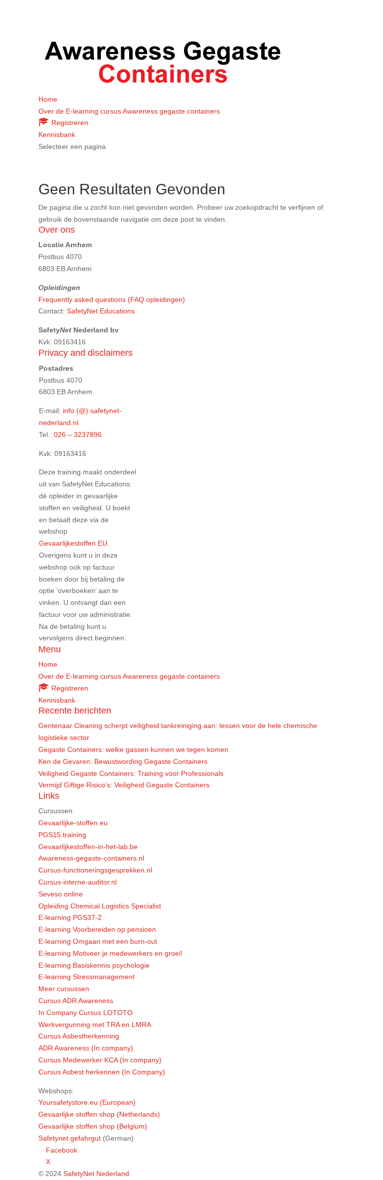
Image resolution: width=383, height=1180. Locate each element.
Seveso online (60, 894)
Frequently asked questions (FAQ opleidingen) (111, 299)
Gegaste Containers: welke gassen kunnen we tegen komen (133, 749)
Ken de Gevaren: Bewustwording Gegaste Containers (122, 761)
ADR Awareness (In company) (85, 1048)
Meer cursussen (63, 989)
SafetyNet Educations (101, 311)
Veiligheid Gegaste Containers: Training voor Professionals (130, 773)
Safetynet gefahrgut (69, 1138)
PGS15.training (63, 835)
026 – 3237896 (78, 435)
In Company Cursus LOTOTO (85, 1013)
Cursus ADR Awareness (75, 1001)
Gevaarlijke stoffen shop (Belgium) (92, 1126)
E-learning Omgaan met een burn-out (97, 941)
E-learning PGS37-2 (70, 917)
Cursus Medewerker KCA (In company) (100, 1060)
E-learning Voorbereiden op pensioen (97, 929)
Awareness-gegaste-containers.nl (91, 858)
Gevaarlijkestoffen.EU (73, 543)
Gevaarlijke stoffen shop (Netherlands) (99, 1114)
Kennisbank (56, 135)
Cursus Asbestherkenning (78, 1036)
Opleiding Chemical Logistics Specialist (99, 906)
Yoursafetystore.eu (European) (87, 1102)
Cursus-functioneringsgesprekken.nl (95, 870)
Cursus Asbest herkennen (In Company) (101, 1072)
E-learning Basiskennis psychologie (94, 965)
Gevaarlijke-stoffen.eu (73, 823)
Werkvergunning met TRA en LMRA (94, 1025)
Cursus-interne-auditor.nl (77, 882)
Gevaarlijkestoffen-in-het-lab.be (88, 847)
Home (47, 99)
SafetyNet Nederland (96, 1174)
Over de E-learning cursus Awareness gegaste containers (129, 111)
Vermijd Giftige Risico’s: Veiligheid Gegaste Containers (123, 785)
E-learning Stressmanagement (86, 977)
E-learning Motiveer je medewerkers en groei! (110, 953)
